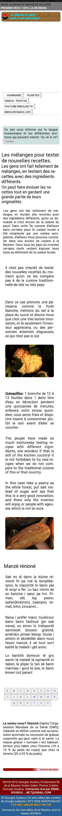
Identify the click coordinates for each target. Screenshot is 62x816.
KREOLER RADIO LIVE (17, 112)
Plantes (33, 95)
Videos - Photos (15, 100)
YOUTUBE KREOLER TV (18, 106)
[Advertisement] (31, 55)
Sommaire (14, 95)
